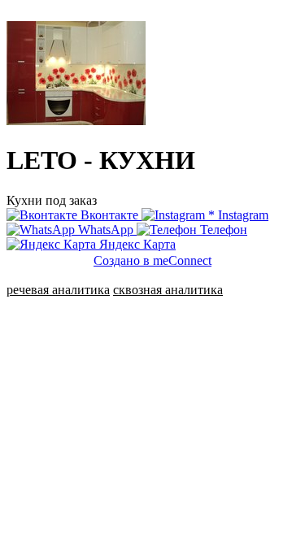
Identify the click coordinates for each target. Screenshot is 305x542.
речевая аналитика (58, 290)
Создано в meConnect (152, 260)
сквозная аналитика (168, 290)
